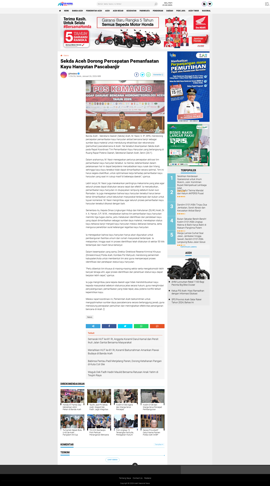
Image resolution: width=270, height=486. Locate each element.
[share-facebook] (136, 74)
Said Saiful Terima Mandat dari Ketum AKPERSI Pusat (190, 192)
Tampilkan (158, 444)
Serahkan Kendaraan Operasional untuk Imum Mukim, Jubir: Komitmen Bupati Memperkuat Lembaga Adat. (192, 182)
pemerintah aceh (94, 11)
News (66, 11)
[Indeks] (204, 4)
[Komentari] (157, 326)
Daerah (169, 11)
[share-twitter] (142, 74)
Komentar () (158, 75)
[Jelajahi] (267, 3)
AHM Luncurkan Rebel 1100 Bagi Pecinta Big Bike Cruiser (188, 283)
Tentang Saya (125, 478)
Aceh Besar (118, 11)
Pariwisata (145, 11)
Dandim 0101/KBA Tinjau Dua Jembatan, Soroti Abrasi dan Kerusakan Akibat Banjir (192, 207)
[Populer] (210, 4)
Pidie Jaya (180, 11)
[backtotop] (135, 465)
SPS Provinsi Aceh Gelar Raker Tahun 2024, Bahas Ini (187, 301)
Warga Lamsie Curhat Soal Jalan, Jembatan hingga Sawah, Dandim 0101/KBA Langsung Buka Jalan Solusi (191, 237)
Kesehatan (131, 11)
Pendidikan (158, 11)
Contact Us (137, 478)
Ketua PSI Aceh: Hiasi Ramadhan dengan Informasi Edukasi (188, 292)
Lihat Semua (112, 460)
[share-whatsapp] (148, 74)
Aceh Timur (193, 11)
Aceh (107, 11)
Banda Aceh (77, 11)
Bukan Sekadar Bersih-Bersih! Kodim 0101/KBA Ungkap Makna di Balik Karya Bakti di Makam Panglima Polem (191, 223)
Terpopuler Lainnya (188, 247)
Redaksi (147, 478)
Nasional (206, 11)
